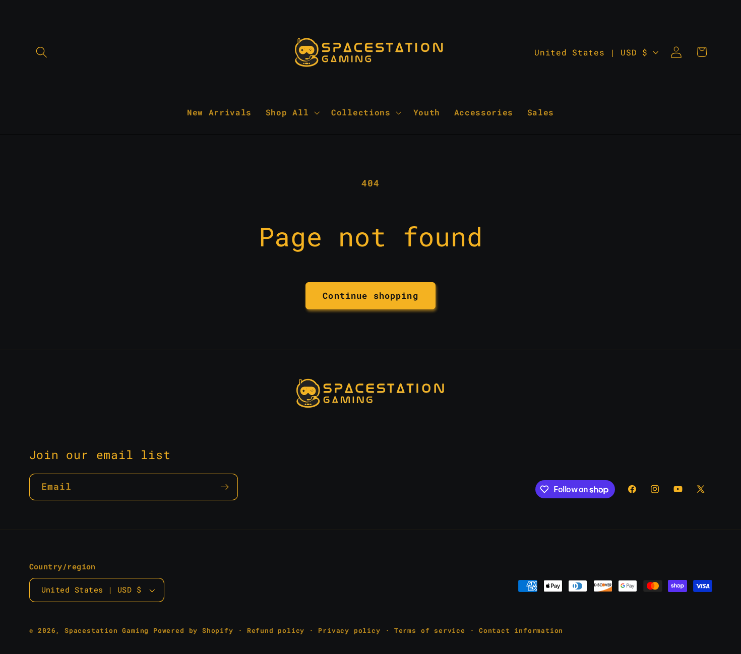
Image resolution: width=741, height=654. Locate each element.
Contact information (521, 630)
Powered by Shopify (193, 630)
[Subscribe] (224, 487)
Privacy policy (349, 630)
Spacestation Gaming (107, 630)
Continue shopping (370, 295)
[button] (42, 52)
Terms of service (429, 630)
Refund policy (275, 630)
